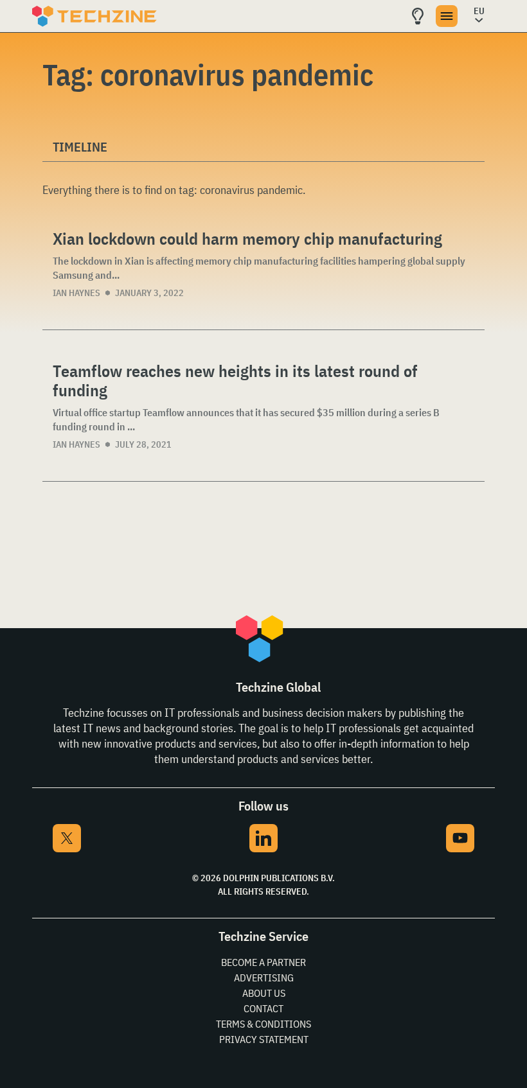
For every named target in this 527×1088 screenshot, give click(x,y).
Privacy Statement (263, 1039)
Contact (263, 1008)
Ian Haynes (76, 293)
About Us (263, 993)
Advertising (264, 977)
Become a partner (263, 962)
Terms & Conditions (263, 1023)
